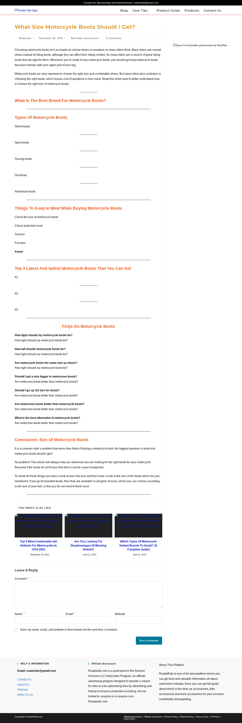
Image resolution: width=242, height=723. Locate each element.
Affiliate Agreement (133, 717)
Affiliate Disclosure (153, 717)
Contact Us (24, 679)
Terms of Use (202, 717)
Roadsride (25, 38)
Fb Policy (215, 717)
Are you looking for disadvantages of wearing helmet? (88, 545)
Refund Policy (186, 717)
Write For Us (25, 694)
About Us (23, 684)
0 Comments (114, 38)
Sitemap (22, 689)
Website (120, 614)
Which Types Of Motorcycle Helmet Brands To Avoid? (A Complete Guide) (138, 545)
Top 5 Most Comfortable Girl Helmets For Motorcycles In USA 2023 (38, 545)
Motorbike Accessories (85, 38)
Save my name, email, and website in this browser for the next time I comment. (69, 629)
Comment (22, 578)
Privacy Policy (171, 717)
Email (70, 614)
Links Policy (129, 719)
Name (19, 614)
